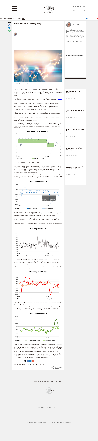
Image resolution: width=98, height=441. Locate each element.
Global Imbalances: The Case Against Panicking (73, 44)
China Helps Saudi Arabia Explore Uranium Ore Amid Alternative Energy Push (75, 129)
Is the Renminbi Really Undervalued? (73, 66)
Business (46, 381)
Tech (52, 381)
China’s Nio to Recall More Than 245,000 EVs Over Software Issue (73, 92)
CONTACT (84, 6)
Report (58, 367)
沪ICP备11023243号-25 (58, 422)
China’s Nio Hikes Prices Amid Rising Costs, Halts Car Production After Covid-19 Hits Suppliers (74, 167)
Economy (40, 381)
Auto (56, 381)
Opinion (60, 381)
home (35, 381)
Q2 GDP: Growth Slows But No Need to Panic (74, 55)
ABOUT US (79, 6)
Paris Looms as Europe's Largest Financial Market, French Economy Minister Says (74, 148)
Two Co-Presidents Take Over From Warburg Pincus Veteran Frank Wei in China (75, 110)
